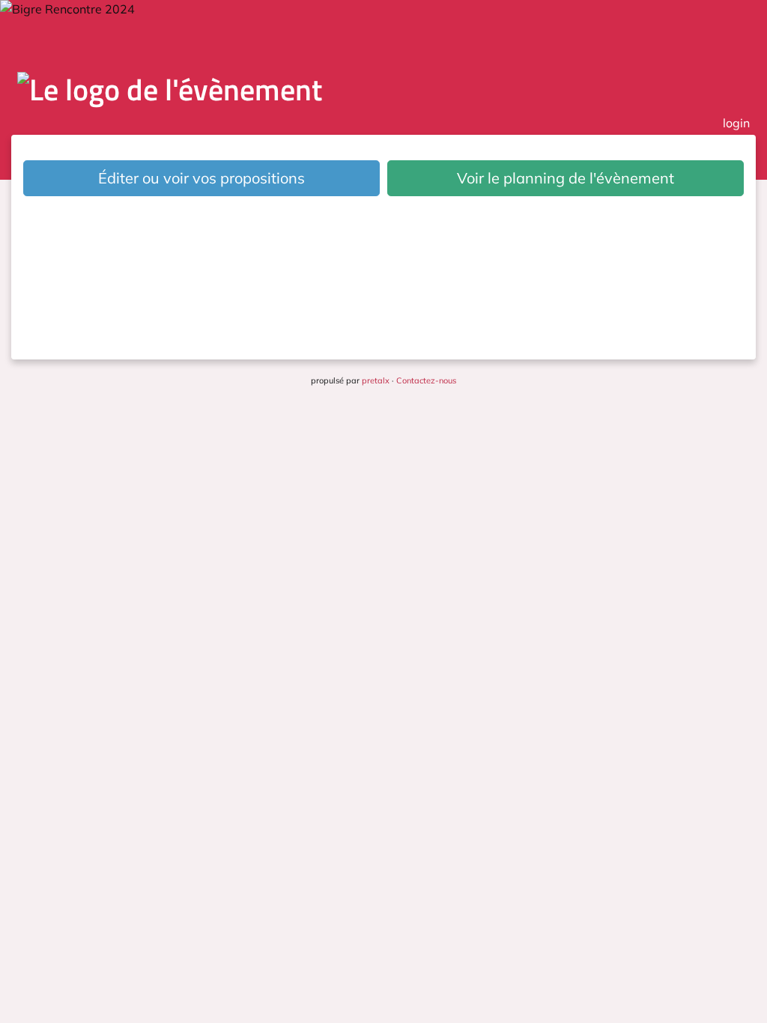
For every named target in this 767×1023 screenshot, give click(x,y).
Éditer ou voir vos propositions (201, 178)
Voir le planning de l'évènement (565, 178)
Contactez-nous (426, 380)
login (736, 122)
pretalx (375, 380)
